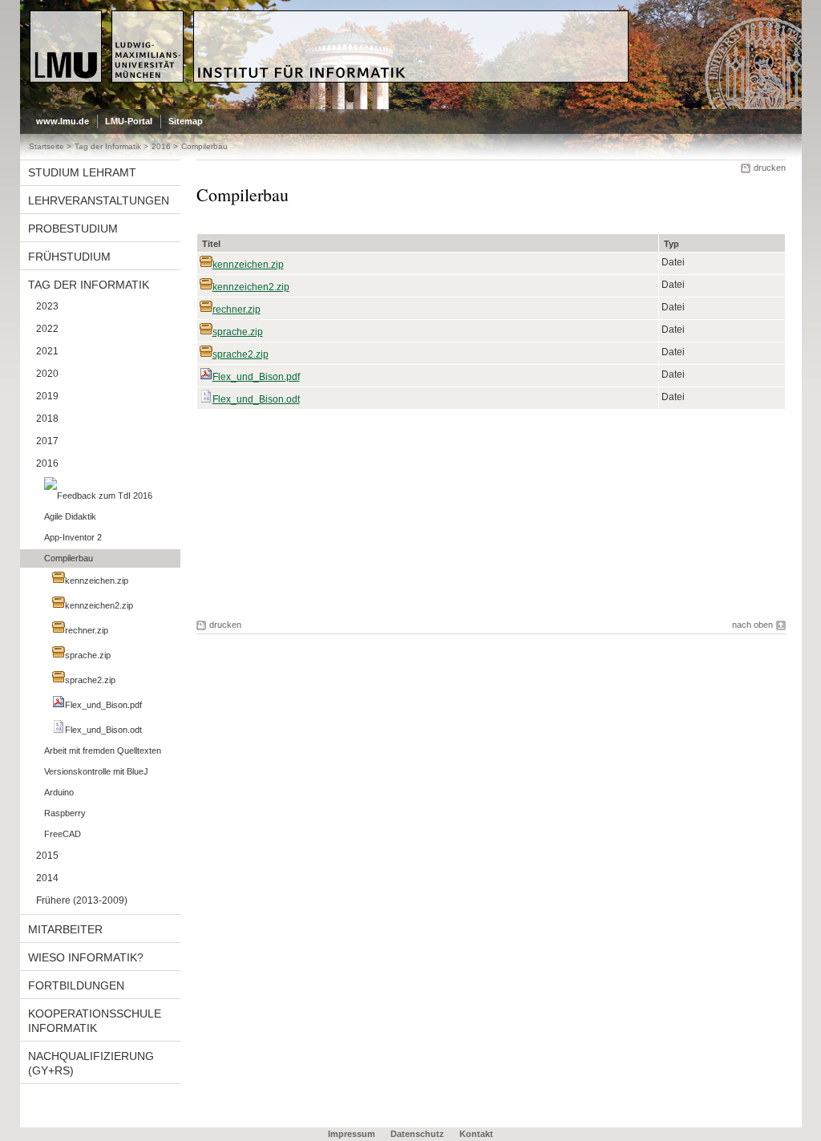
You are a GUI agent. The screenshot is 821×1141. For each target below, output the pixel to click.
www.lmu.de (62, 121)
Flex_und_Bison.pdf (256, 376)
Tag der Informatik (108, 146)
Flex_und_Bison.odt (256, 399)
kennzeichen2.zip (250, 287)
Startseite (46, 146)
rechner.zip (236, 309)
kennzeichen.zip (248, 264)
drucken (770, 167)
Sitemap (185, 121)
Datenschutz (417, 1134)
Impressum (351, 1134)
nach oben (752, 624)
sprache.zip (237, 332)
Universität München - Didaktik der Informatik (321, 16)
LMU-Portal (128, 121)
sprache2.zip (240, 354)
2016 (161, 146)
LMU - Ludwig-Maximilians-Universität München (97, 24)
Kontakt (476, 1134)
